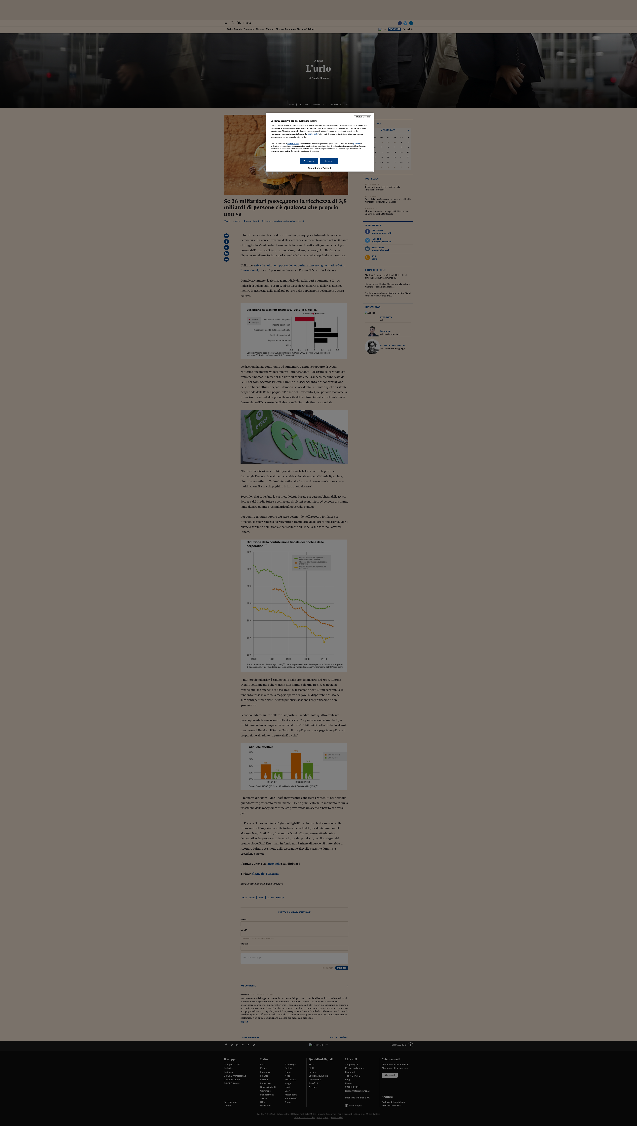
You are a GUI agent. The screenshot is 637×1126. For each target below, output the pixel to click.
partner (356, 144)
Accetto (329, 161)
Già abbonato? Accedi (319, 168)
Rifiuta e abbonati (362, 117)
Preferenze (309, 161)
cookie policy (313, 134)
